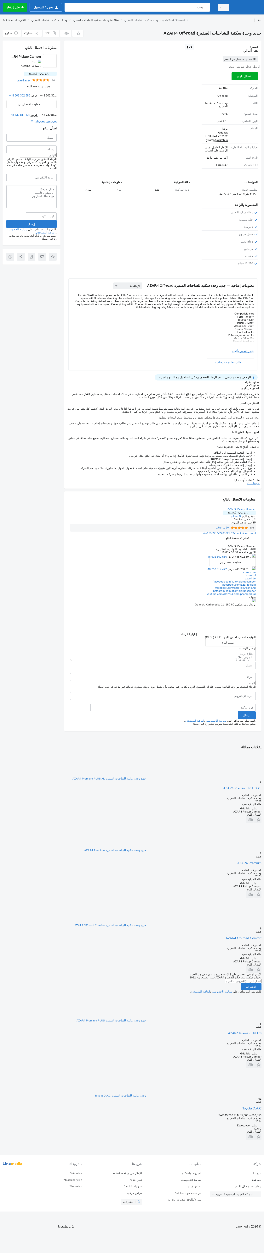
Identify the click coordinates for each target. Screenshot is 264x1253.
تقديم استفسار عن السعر (238, 59)
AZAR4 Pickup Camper (241, 509)
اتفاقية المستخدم (194, 720)
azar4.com (249, 572)
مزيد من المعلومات (46, 121)
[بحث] (206, 7)
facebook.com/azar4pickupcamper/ (234, 581)
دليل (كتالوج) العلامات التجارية (184, 1199)
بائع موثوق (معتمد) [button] (238, 512)
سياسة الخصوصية (216, 720)
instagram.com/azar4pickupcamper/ (234, 590)
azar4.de (250, 578)
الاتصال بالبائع (244, 76)
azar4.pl (251, 575)
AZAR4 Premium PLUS (244, 1033)
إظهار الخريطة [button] (189, 634)
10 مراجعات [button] (222, 527)
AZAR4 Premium (249, 863)
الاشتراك (251, 986)
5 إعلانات (236, 516)
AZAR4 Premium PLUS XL (242, 788)
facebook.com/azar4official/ (239, 584)
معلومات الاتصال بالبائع (248, 1186)
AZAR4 (223, 88)
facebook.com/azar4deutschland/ (235, 587)
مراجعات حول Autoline (188, 1193)
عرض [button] (230, 556)
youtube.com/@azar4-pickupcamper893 (231, 593)
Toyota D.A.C (251, 1108)
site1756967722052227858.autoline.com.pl (229, 533)
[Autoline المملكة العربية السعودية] (247, 7)
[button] (77, 33)
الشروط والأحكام (191, 1173)
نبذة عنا (257, 1173)
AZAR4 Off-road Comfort (243, 938)
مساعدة (256, 1179)
